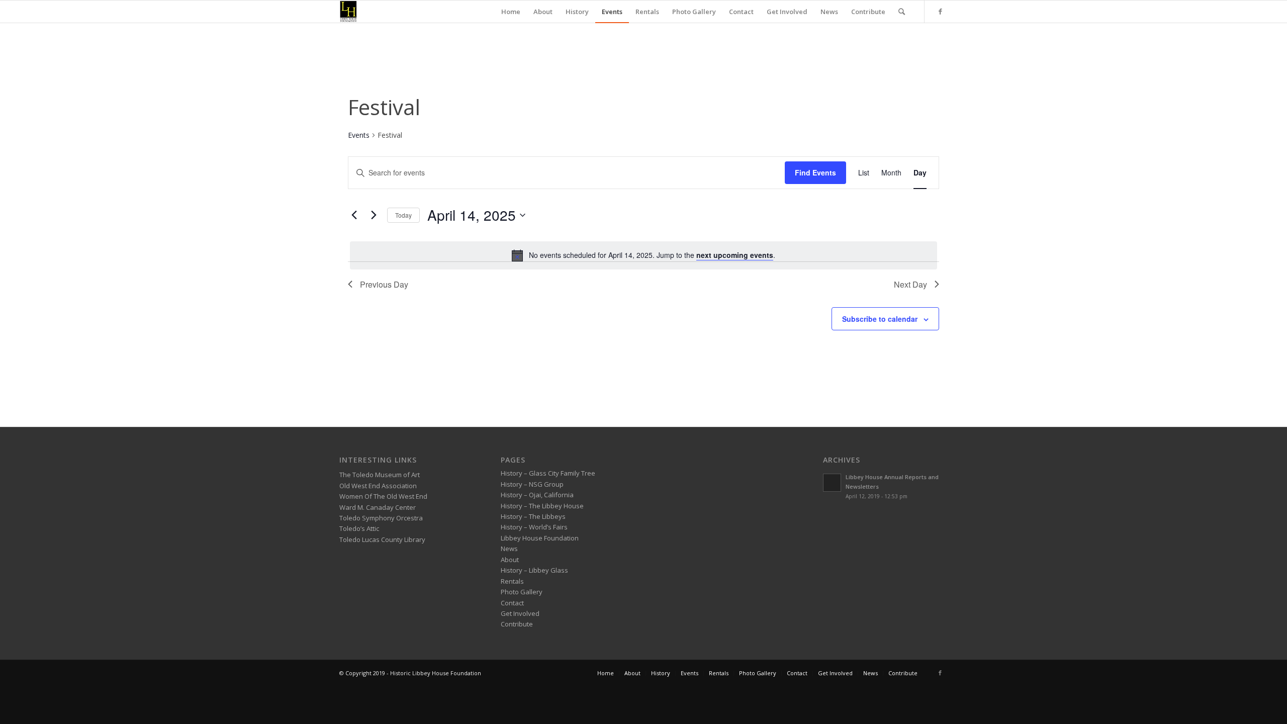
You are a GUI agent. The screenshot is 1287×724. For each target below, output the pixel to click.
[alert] (643, 255)
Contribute (517, 623)
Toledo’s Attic (359, 528)
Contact (512, 602)
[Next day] (373, 215)
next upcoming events (734, 255)
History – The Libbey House (542, 505)
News (509, 548)
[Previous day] (354, 215)
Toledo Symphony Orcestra (381, 517)
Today (403, 215)
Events (359, 135)
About (510, 559)
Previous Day (384, 284)
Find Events (815, 172)
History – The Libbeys (533, 516)
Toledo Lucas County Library (382, 539)
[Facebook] (940, 11)
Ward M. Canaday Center (377, 507)
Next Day (910, 284)
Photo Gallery (521, 591)
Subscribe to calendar (879, 319)
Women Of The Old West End (383, 496)
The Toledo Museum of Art (379, 474)
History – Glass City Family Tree (548, 473)
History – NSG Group (532, 484)
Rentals (512, 581)
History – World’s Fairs (534, 526)
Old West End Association (378, 485)
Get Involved (520, 613)
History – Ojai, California (537, 494)
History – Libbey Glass (534, 570)
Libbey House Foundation (540, 537)
